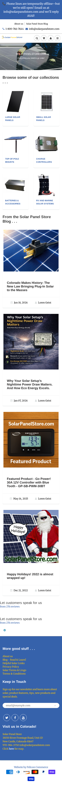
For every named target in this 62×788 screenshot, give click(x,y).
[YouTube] (23, 717)
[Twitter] (6, 717)
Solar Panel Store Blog (37, 23)
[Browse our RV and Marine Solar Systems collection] (46, 184)
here (11, 748)
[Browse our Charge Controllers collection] (46, 140)
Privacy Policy (11, 666)
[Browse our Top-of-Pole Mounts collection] (15, 141)
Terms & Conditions (14, 673)
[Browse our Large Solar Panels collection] (15, 101)
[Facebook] (15, 717)
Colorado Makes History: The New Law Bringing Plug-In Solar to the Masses (30, 286)
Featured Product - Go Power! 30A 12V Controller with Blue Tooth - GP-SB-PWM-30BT (29, 482)
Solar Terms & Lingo (14, 670)
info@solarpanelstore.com (44, 28)
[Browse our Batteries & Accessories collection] (15, 181)
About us (18, 23)
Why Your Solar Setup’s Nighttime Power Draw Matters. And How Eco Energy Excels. (30, 384)
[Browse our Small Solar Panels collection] (46, 101)
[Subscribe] (55, 705)
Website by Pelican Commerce (31, 767)
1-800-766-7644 (15, 28)
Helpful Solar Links (14, 663)
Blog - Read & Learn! (14, 659)
